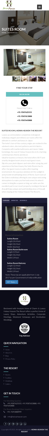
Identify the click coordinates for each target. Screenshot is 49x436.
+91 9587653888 (29, 403)
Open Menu (39, 7)
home (4, 33)
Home (7, 350)
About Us (8, 353)
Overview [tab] (6, 200)
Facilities (8, 378)
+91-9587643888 (24, 120)
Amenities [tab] (14, 200)
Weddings (8, 381)
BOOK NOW (24, 94)
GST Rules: (11, 282)
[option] (24, 62)
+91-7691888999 (14, 412)
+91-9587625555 (24, 112)
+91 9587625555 (14, 403)
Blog (6, 356)
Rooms (7, 375)
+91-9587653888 (24, 116)
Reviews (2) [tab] (23, 200)
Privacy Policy (10, 359)
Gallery (8, 384)
